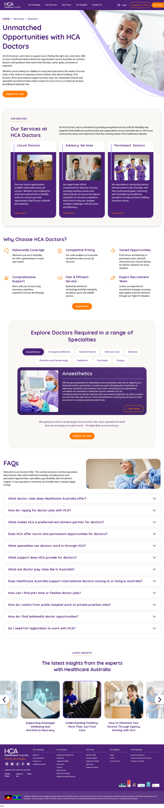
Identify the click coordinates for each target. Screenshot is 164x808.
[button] (10, 699)
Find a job (157, 5)
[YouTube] (28, 764)
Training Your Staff (137, 761)
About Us (36, 755)
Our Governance (38, 758)
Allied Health (61, 770)
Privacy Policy (7, 775)
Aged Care (90, 764)
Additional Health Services (66, 776)
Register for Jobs (140, 5)
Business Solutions (138, 755)
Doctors (59, 767)
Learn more (19, 213)
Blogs (112, 755)
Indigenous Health (92, 761)
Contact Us (97, 5)
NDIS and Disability (63, 773)
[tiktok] (17, 764)
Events (112, 758)
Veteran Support (91, 758)
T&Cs (29, 774)
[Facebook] (23, 764)
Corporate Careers (39, 764)
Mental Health (91, 755)
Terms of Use (19, 775)
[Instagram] (12, 764)
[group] (40, 710)
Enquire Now (82, 306)
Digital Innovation (92, 767)
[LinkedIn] (7, 764)
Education (60, 758)
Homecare (60, 764)
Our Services (51, 5)
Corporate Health (63, 761)
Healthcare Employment (65, 755)
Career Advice (115, 761)
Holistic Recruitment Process (141, 758)
